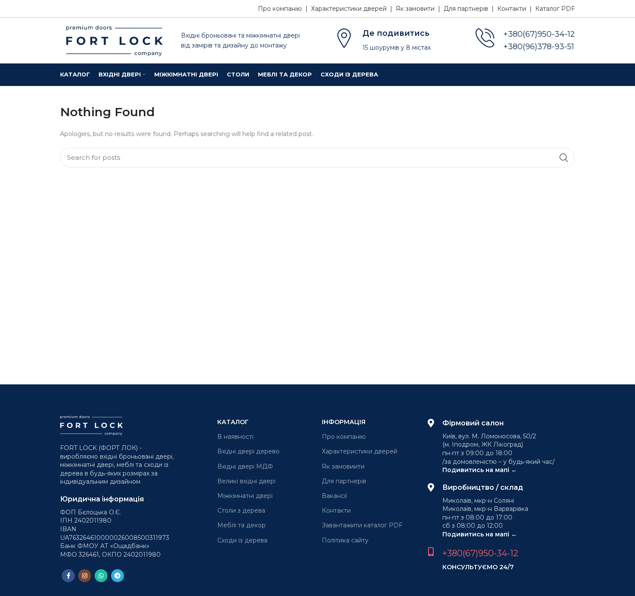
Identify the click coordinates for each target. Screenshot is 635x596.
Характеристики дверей (359, 451)
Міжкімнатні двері (245, 496)
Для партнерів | (470, 9)
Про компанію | (284, 9)
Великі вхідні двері (246, 481)
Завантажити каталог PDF (362, 525)
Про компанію (344, 437)
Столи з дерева (241, 510)
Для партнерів (344, 481)
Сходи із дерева (242, 540)
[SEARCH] (563, 158)
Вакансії (334, 496)
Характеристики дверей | (353, 9)
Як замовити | (420, 9)
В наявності (235, 437)
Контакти (336, 510)
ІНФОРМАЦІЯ (343, 422)
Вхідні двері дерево (248, 451)
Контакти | (516, 9)
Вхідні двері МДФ (245, 466)
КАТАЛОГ (232, 422)
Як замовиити (343, 466)
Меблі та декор (241, 525)
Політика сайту (345, 540)
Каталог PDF (555, 9)
